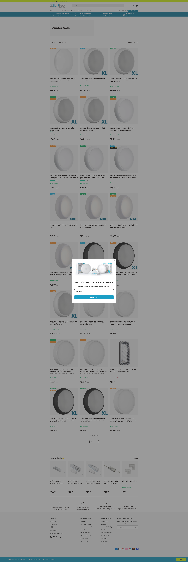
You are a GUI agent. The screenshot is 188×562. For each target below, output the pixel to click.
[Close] (114, 260)
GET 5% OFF (94, 297)
